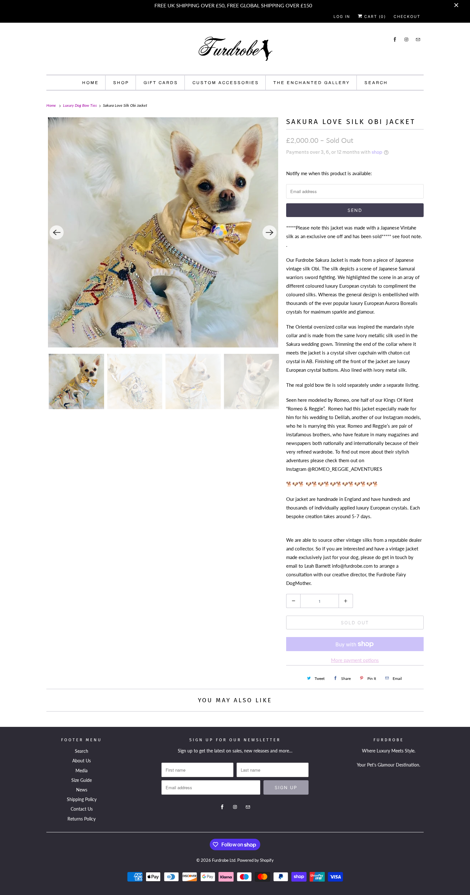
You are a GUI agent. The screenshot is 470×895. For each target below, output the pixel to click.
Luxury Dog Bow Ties (80, 105)
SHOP (121, 83)
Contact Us (82, 809)
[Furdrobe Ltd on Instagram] (406, 39)
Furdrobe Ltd (223, 860)
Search (376, 83)
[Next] (269, 232)
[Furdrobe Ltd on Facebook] (395, 39)
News (81, 789)
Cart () (374, 16)
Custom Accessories (225, 83)
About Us (81, 760)
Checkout (407, 16)
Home (90, 83)
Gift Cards (161, 83)
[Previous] (57, 232)
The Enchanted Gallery (311, 83)
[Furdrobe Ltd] (235, 50)
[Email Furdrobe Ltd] (418, 39)
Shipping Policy (82, 799)
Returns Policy (81, 818)
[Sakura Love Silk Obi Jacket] (163, 232)
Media (81, 770)
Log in (341, 16)
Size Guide (81, 780)
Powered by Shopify (255, 860)
